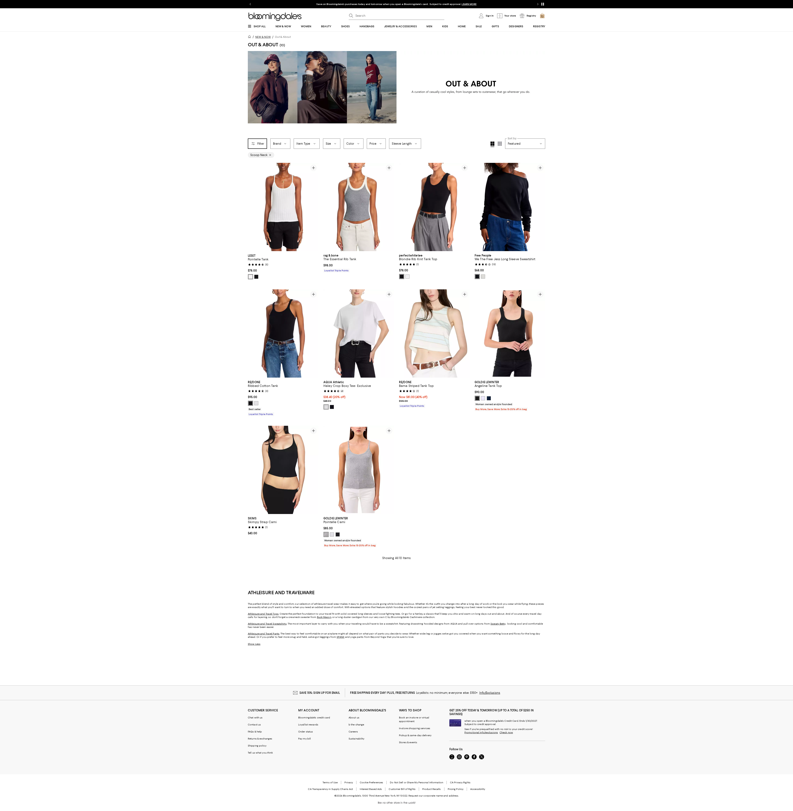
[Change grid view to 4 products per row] (492, 144)
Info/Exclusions (489, 692)
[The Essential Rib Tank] (358, 207)
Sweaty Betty (497, 623)
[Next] (313, 207)
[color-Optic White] (256, 403)
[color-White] (250, 277)
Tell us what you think (260, 752)
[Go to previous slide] (250, 4)
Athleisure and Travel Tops (263, 613)
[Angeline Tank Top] (510, 333)
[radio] (250, 276)
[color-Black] (256, 277)
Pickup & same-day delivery (415, 735)
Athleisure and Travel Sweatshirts (267, 623)
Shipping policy (257, 745)
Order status (305, 731)
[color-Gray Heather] (326, 534)
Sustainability (356, 738)
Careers (353, 731)
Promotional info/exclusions (481, 732)
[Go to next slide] (537, 4)
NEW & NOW (263, 36)
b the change (356, 724)
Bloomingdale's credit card (314, 717)
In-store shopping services (414, 728)
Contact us (254, 724)
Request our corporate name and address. (433, 795)
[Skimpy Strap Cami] (283, 470)
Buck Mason (324, 617)
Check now (506, 732)
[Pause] (542, 4)
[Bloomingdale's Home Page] (275, 17)
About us (354, 717)
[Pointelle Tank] (283, 207)
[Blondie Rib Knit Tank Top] (434, 207)
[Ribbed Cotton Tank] (283, 333)
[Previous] (252, 207)
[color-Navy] (489, 398)
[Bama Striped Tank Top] (434, 333)
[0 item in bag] (542, 16)
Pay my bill (304, 738)
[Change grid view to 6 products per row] (500, 144)
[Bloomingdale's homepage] (250, 37)
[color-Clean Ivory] (483, 276)
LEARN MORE (469, 4)
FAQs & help (255, 731)
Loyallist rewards (308, 724)
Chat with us (255, 717)
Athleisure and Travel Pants (263, 633)
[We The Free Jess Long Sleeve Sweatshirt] (510, 207)
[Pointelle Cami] (358, 470)
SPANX (340, 637)
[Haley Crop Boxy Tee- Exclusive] (358, 333)
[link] (283, 266)
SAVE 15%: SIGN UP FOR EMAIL (319, 692)
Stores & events (408, 742)
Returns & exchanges (260, 738)
